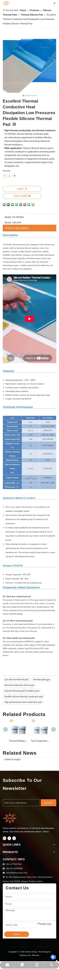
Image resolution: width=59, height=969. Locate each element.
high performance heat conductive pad (23, 702)
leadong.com (25, 955)
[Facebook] (9, 838)
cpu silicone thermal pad (16, 679)
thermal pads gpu (41, 679)
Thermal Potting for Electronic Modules (43, 741)
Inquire (20, 189)
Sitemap (35, 955)
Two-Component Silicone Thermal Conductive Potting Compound (21, 741)
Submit (17, 934)
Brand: (8, 222)
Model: (8, 217)
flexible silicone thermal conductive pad (24, 696)
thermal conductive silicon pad (19, 685)
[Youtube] (14, 838)
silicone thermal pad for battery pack (22, 691)
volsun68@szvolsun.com (16, 873)
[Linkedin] (4, 838)
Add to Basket (20, 196)
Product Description (17, 228)
